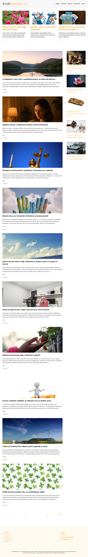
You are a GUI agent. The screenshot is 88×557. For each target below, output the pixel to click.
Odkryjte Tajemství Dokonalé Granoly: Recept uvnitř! (76, 113)
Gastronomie (76, 3)
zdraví (3, 39)
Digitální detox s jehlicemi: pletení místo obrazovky (25, 125)
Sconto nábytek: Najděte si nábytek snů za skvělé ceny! (26, 401)
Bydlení (58, 3)
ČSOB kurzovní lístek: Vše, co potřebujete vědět (23, 492)
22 (47, 514)
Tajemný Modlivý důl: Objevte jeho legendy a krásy (24, 446)
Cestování (63, 3)
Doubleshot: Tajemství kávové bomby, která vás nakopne (75, 68)
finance (60, 39)
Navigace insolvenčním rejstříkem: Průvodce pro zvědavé (27, 170)
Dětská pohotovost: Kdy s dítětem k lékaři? (21, 355)
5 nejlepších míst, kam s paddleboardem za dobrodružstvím (28, 79)
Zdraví (83, 3)
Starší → (60, 514)
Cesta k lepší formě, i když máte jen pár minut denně (25, 310)
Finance (70, 3)
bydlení (3, 274)
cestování (4, 89)
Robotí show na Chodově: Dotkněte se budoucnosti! (25, 216)
